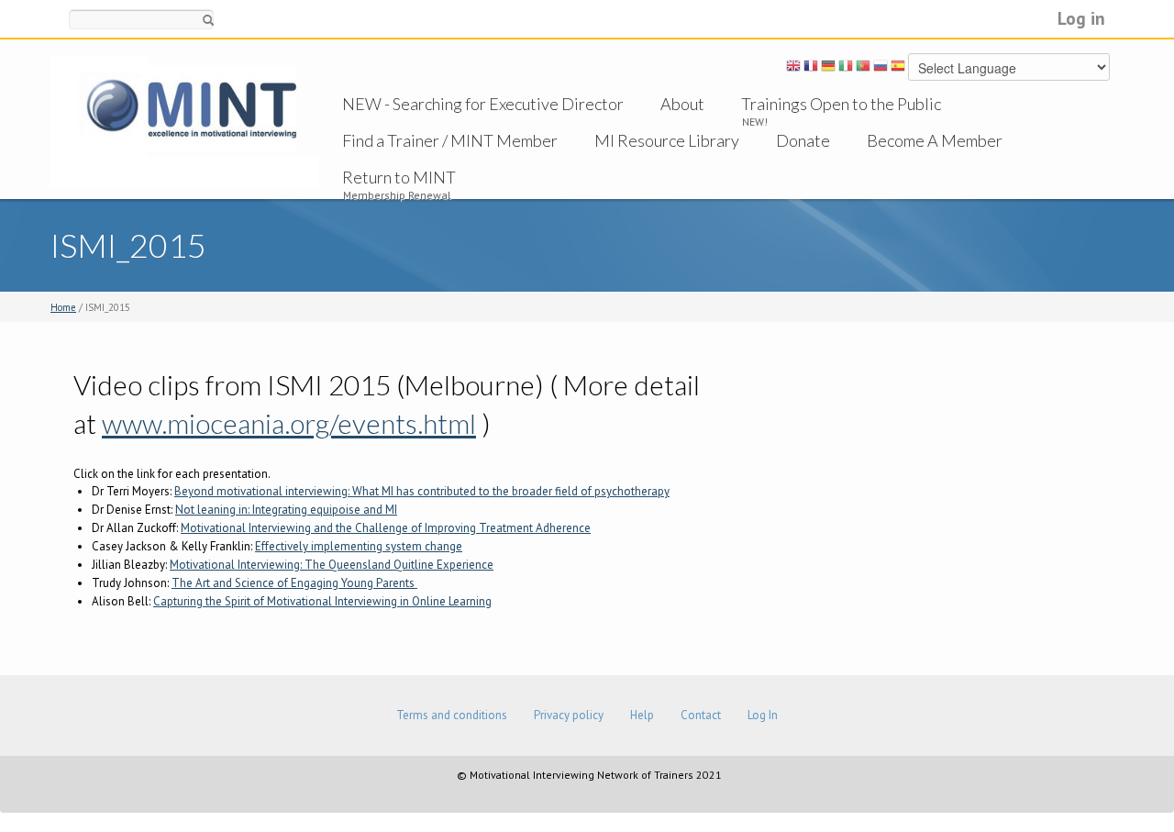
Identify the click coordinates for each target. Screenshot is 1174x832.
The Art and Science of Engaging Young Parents (294, 583)
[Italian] (845, 69)
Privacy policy (569, 715)
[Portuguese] (863, 69)
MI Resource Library (666, 140)
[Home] (184, 120)
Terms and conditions (451, 715)
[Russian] (880, 69)
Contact (701, 715)
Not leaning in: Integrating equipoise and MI (286, 509)
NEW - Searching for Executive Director (483, 103)
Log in (1081, 17)
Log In (763, 715)
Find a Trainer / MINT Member (450, 140)
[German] (828, 69)
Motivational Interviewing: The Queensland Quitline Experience (331, 564)
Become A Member (934, 140)
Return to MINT (399, 177)
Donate (803, 140)
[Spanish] (898, 69)
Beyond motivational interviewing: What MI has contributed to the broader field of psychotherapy (422, 491)
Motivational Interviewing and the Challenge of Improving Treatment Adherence (386, 528)
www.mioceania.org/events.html (289, 422)
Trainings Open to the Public (841, 103)
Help (642, 715)
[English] (793, 69)
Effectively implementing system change (358, 546)
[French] (810, 69)
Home (63, 307)
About (682, 103)
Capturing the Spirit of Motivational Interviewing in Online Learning (322, 601)
